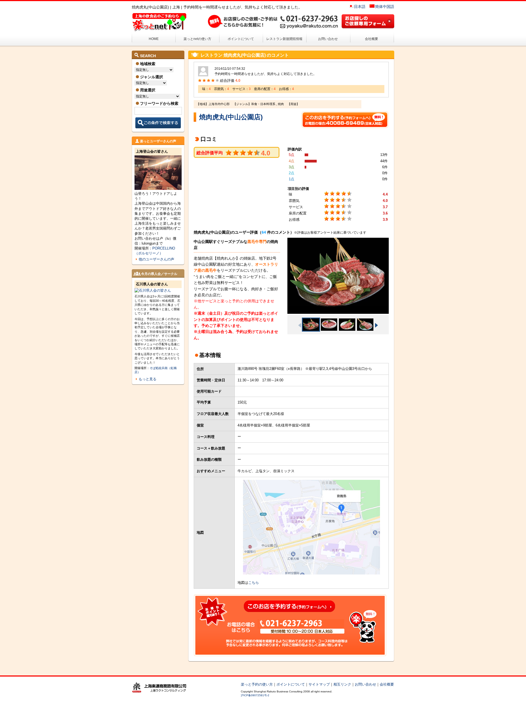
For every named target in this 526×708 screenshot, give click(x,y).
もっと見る (147, 379)
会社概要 (371, 39)
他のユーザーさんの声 (156, 259)
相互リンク (342, 684)
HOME (154, 39)
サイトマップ (319, 684)
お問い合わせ (328, 39)
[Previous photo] (299, 325)
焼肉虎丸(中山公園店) (231, 117)
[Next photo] (376, 325)
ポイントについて (241, 39)
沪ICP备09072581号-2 (255, 695)
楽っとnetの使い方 (197, 39)
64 (264, 232)
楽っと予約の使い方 (257, 684)
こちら (253, 583)
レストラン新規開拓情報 (284, 39)
